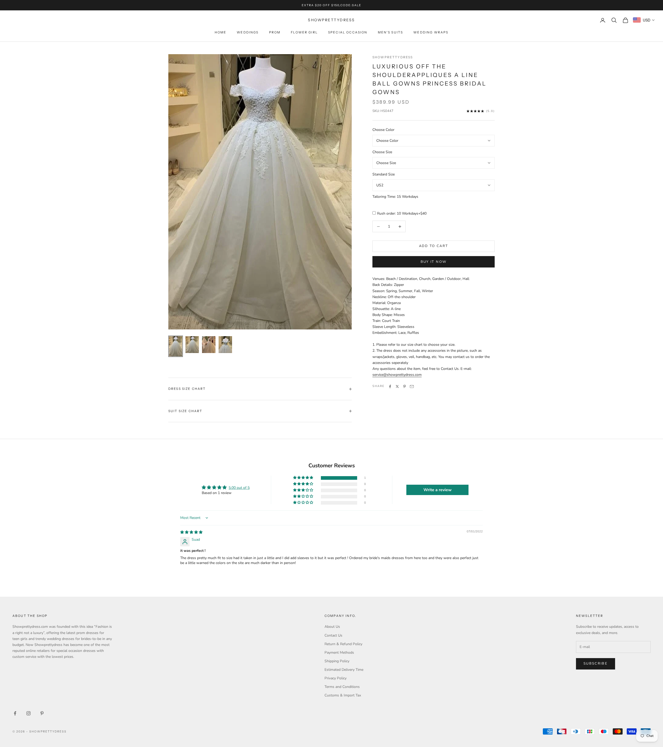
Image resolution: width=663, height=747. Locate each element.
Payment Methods (339, 652)
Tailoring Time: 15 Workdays (395, 196)
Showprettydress (392, 57)
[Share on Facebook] (390, 386)
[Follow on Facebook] (15, 713)
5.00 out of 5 (239, 487)
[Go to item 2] (192, 345)
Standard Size (383, 174)
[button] (303, 478)
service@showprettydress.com (397, 374)
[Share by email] (412, 386)
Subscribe (595, 663)
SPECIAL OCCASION (347, 32)
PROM (275, 32)
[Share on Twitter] (397, 386)
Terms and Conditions (342, 686)
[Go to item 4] (225, 345)
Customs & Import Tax (343, 695)
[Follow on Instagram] (28, 713)
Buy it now (433, 261)
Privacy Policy (336, 678)
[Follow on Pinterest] (42, 713)
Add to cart (433, 246)
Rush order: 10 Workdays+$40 (402, 213)
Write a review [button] (437, 490)
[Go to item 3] (208, 345)
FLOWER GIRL (304, 32)
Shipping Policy (337, 661)
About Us (332, 626)
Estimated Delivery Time (344, 669)
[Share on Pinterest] (404, 386)
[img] (191, 532)
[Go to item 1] (175, 346)
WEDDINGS (247, 32)
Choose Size (382, 152)
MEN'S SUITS (390, 32)
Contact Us (333, 635)
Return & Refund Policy (343, 644)
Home (221, 32)
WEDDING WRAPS (430, 32)
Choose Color (383, 130)
